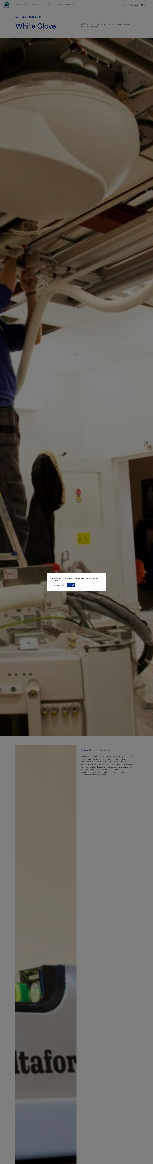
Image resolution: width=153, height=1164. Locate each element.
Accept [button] (71, 585)
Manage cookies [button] (59, 585)
